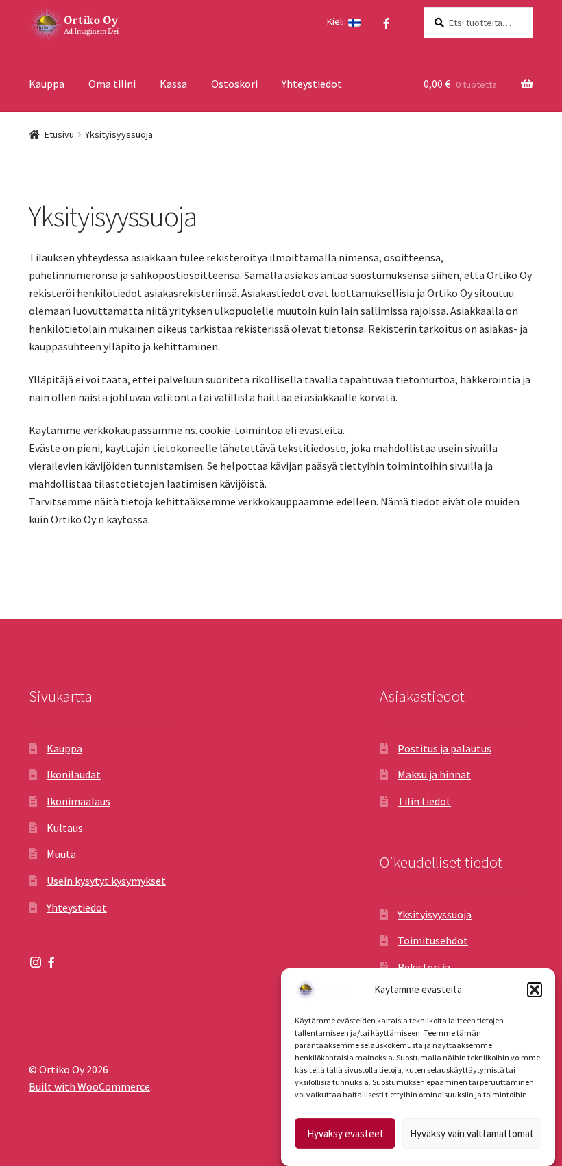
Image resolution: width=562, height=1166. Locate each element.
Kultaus (65, 828)
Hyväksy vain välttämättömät (472, 1133)
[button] (534, 990)
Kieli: (337, 21)
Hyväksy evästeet (345, 1133)
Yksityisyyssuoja (435, 914)
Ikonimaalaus (78, 801)
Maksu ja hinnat (434, 774)
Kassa (173, 84)
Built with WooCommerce (89, 1086)
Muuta (61, 854)
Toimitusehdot (433, 940)
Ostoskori (234, 84)
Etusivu (59, 134)
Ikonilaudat (74, 774)
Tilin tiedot (424, 801)
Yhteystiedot (312, 84)
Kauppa (46, 84)
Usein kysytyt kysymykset (106, 881)
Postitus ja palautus (444, 748)
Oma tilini (112, 84)
